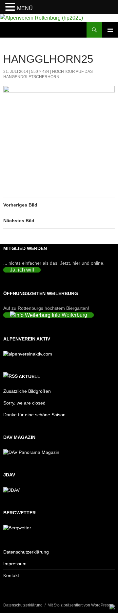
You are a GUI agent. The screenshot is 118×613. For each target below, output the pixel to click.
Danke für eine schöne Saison (34, 414)
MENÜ (25, 8)
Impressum (15, 563)
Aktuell (29, 376)
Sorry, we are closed (24, 403)
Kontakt (11, 575)
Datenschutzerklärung (26, 552)
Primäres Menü (110, 30)
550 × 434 (40, 71)
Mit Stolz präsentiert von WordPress (79, 605)
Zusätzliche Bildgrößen (27, 391)
